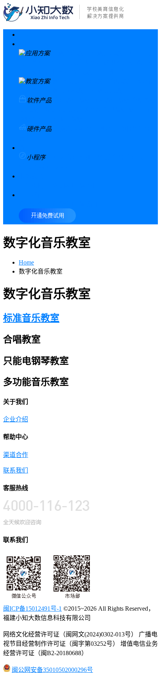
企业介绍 (15, 419)
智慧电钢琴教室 (67, 90)
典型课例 (31, 185)
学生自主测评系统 (58, 119)
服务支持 (31, 176)
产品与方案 (34, 44)
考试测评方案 (115, 62)
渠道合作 (57, 204)
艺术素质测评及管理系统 (92, 110)
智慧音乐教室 (70, 53)
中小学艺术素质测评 (67, 62)
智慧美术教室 (109, 53)
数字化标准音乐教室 (80, 81)
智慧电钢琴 (68, 129)
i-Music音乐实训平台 (75, 157)
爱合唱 (114, 157)
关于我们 (31, 195)
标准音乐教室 (31, 318)
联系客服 (84, 185)
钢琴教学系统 (111, 100)
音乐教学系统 (72, 100)
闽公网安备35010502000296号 (52, 669)
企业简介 (31, 204)
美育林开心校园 (48, 166)
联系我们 (84, 204)
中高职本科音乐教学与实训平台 (83, 72)
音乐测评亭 (101, 129)
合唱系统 (143, 100)
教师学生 (31, 147)
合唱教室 (121, 81)
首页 (25, 34)
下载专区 (57, 185)
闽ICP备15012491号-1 (32, 608)
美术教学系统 (37, 110)
